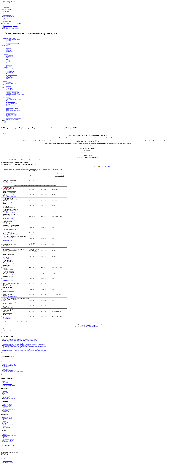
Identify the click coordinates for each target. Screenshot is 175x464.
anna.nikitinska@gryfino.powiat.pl (92, 326)
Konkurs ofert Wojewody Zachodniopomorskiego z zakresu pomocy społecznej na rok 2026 (23, 349)
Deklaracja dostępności (8, 462)
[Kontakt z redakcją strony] (7, 458)
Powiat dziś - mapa (10, 50)
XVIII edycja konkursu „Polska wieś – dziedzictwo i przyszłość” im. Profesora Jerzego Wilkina (24, 344)
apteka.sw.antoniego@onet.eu (9, 274)
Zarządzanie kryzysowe (11, 100)
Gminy (7, 49)
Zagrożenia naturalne (10, 102)
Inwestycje (8, 64)
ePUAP (7, 111)
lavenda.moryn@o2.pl (8, 307)
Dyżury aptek (9, 88)
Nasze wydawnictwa (10, 41)
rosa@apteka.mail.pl (7, 313)
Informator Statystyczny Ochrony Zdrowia (15, 94)
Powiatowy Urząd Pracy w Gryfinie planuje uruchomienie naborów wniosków (20, 339)
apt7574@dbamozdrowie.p (9, 182)
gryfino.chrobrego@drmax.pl (9, 202)
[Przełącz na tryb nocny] (6, 11)
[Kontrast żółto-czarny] (8, 16)
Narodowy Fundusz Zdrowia (12, 92)
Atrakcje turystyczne (10, 70)
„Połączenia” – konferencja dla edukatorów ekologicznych (16, 341)
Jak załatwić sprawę (10, 113)
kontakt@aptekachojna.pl (8, 258)
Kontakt (8, 109)
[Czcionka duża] (7, 21)
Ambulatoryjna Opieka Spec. (9, 398)
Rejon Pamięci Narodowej (11, 75)
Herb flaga (8, 48)
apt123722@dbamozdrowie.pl (9, 212)
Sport (7, 59)
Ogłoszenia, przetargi (10, 116)
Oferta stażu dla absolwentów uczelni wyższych (13, 343)
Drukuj (4, 133)
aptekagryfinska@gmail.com (91, 157)
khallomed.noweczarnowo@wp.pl (10, 234)
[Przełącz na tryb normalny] (7, 9)
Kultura (7, 57)
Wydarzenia (8, 79)
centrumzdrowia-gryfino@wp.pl (10, 229)
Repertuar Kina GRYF (11, 83)
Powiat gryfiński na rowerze (12, 68)
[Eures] (5, 367)
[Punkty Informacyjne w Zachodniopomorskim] (13, 371)
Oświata (8, 61)
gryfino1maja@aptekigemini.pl (9, 207)
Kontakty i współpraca (11, 105)
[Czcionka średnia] (7, 20)
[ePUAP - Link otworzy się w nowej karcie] (5, 27)
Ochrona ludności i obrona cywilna (13, 99)
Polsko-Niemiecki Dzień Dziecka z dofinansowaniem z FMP (16, 345)
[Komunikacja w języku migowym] (11, 28)
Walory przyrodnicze (10, 71)
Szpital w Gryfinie (10, 89)
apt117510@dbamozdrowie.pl (9, 302)
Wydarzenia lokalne (10, 55)
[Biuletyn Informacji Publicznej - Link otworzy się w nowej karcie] (10, 26)
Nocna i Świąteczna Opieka (12, 91)
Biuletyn (8, 52)
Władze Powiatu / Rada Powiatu (13, 110)
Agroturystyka (9, 76)
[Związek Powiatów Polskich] (10, 370)
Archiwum (8, 66)
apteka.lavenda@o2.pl (8, 280)
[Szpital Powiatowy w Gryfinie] (10, 364)
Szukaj (2, 23)
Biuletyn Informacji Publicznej (12, 108)
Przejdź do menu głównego (9, 1)
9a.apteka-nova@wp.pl (8, 285)
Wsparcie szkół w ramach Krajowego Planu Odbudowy (15, 347)
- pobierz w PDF (106, 166)
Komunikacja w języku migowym (13, 118)
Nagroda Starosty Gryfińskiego (12, 43)
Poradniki (8, 95)
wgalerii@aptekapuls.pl (8, 223)
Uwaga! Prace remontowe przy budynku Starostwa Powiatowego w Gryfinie (20, 340)
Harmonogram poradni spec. (12, 93)
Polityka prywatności (7, 461)
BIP (4, 433)
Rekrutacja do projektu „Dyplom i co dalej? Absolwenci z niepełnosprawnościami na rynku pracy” (24, 346)
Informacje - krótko (10, 56)
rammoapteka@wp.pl (7, 318)
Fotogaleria (8, 40)
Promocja (8, 44)
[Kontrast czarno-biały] (8, 14)
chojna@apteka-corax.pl (8, 263)
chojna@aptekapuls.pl (8, 269)
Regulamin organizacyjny (11, 114)
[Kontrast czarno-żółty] (8, 15)
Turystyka (8, 60)
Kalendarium (9, 78)
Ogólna (4, 328)
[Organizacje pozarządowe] (9, 365)
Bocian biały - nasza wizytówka (13, 39)
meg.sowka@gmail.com (8, 291)
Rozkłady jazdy (9, 51)
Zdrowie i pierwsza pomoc (12, 103)
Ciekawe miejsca (9, 72)
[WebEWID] (6, 366)
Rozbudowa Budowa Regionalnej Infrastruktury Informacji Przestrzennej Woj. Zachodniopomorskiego (25, 350)
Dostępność (6, 7)
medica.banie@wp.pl (7, 240)
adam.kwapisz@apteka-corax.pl (10, 296)
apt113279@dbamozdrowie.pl (9, 196)
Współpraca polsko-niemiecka (12, 62)
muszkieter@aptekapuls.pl (8, 218)
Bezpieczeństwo (9, 65)
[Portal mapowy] (7, 369)
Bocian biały (6, 381)
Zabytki (7, 73)
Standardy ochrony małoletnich (12, 119)
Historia (7, 46)
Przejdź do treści (6, 2)
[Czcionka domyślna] (8, 18)
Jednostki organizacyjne (11, 115)
